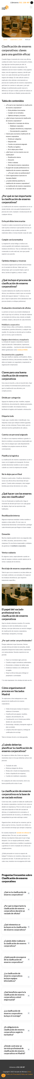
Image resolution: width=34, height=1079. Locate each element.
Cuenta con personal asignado (17, 144)
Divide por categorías (14, 139)
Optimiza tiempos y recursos (16, 115)
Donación (11, 160)
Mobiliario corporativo (16, 126)
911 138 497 (24, 3)
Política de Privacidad (13, 1074)
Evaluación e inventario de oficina (18, 123)
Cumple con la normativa (15, 113)
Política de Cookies (27, 1074)
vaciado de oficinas (22, 832)
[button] (31, 7)
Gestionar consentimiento (3, 1075)
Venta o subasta (13, 162)
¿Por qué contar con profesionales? (19, 173)
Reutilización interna (14, 157)
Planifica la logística (14, 147)
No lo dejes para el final (15, 149)
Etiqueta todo (12, 141)
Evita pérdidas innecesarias (16, 110)
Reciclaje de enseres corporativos (18, 165)
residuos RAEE (22, 350)
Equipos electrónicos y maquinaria (20, 128)
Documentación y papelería (18, 131)
